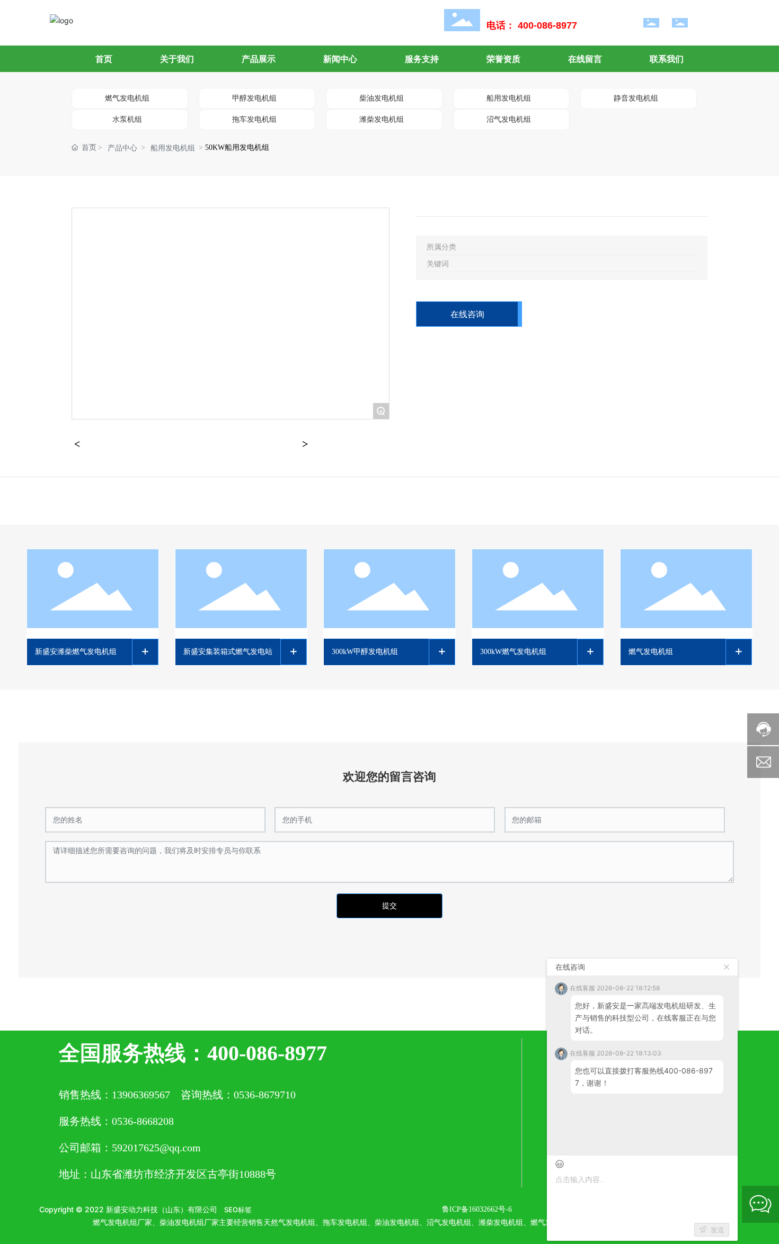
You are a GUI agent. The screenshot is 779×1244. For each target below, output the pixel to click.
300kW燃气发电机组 (513, 652)
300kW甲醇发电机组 (365, 652)
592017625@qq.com (156, 1147)
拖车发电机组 (254, 119)
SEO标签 (238, 1209)
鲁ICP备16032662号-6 (477, 1209)
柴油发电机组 (381, 98)
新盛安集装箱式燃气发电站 (227, 652)
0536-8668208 (143, 1121)
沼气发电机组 (508, 119)
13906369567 (141, 1094)
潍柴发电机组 (381, 119)
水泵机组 (127, 119)
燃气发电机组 (127, 98)
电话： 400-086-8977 (531, 25)
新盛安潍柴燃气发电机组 (76, 652)
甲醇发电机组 (254, 98)
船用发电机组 (508, 98)
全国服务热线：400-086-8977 (193, 1053)
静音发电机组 (636, 98)
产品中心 (122, 148)
